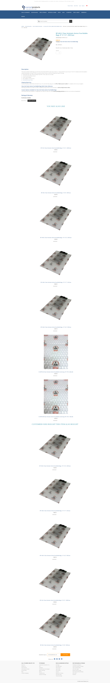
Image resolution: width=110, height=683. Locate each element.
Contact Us (23, 666)
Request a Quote (70, 5)
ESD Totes (74, 673)
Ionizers (57, 671)
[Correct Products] (35, 7)
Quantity (57, 50)
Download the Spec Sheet (28, 80)
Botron (40, 671)
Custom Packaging (24, 673)
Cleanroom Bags (59, 675)
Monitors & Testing (59, 673)
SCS (40, 666)
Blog (22, 671)
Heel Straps (58, 669)
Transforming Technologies (44, 669)
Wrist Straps (58, 667)
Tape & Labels (76, 12)
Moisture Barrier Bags (77, 670)
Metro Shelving (42, 670)
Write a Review (31, 100)
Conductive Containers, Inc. (44, 664)
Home (22, 26)
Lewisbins (41, 667)
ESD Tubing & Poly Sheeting (78, 671)
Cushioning (69, 12)
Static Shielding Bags (77, 667)
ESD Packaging (34, 12)
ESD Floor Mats (59, 674)
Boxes (59, 12)
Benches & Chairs (52, 12)
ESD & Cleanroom (25, 12)
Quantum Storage (42, 674)
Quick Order (76, 5)
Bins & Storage (43, 12)
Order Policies (24, 667)
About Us (23, 664)
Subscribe (65, 654)
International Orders (25, 669)
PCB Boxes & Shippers (77, 664)
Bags (63, 12)
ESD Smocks (58, 670)
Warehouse (83, 12)
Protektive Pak (41, 673)
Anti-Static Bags (76, 669)
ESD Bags (57, 664)
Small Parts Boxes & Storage (78, 666)
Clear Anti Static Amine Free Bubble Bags (52, 26)
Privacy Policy (24, 670)
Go (70, 21)
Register (83, 5)
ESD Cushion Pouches (37, 26)
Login (80, 5)
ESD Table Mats (59, 666)
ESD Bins (74, 674)
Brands (23, 16)
